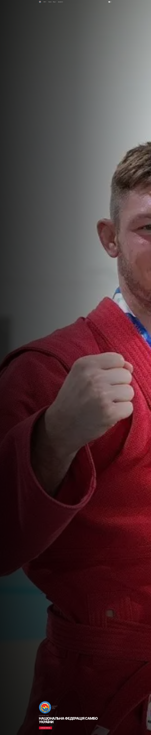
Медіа (54, 1)
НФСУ (44, 1)
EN (111, 1)
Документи (60, 1)
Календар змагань (45, 727)
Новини (49, 1)
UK (109, 1)
